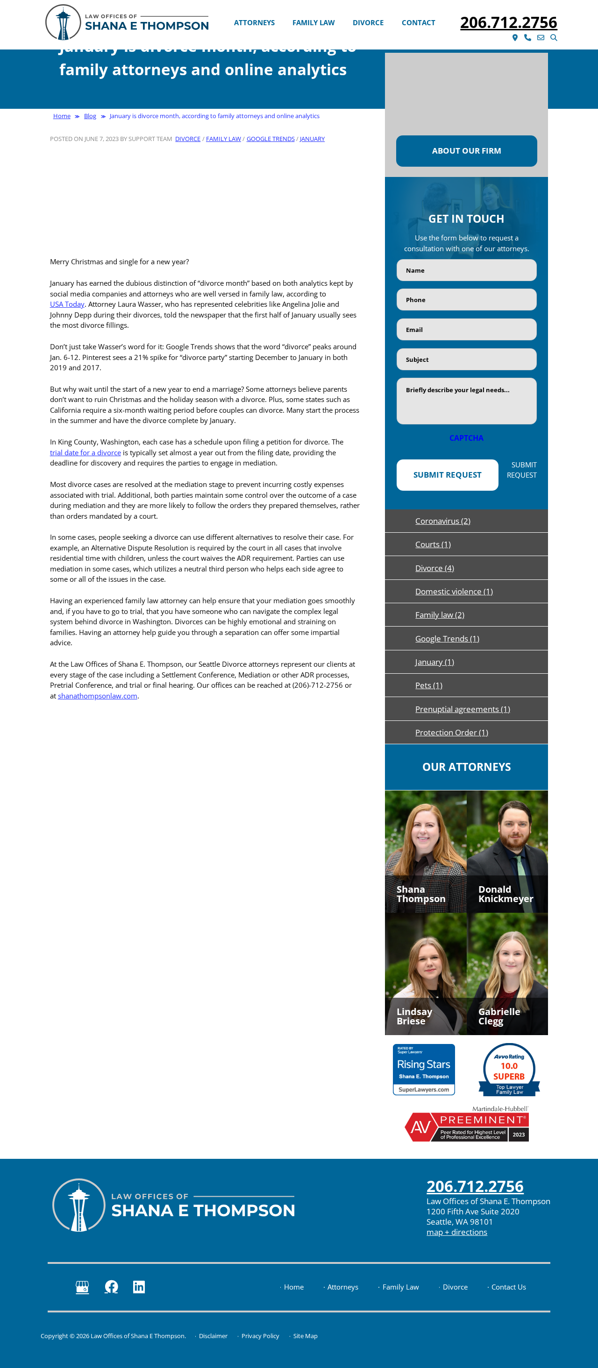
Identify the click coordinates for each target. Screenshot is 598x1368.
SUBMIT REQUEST (447, 474)
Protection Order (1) (451, 732)
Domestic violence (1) (454, 591)
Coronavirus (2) (442, 520)
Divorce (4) (434, 568)
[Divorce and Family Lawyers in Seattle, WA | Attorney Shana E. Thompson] (126, 22)
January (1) (434, 661)
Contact (418, 22)
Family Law (313, 22)
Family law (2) (439, 614)
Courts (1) (433, 544)
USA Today (67, 304)
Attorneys (254, 22)
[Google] (82, 1287)
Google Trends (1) (447, 638)
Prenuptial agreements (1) (462, 709)
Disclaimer (213, 1336)
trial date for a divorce (85, 452)
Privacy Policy (260, 1336)
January (312, 138)
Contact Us (508, 1287)
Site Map (305, 1336)
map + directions (457, 1232)
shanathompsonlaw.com (97, 695)
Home (294, 1287)
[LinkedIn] (139, 1286)
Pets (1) (428, 685)
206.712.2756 (508, 22)
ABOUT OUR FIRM (466, 150)
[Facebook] (111, 1286)
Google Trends (271, 138)
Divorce (368, 22)
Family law (223, 138)
